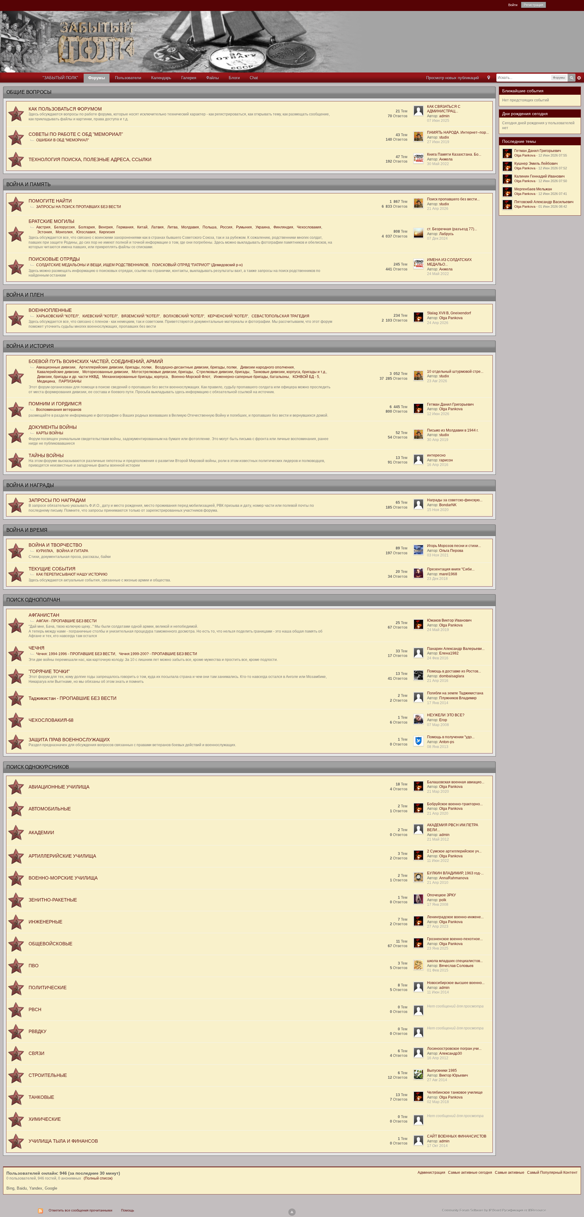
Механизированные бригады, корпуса (135, 377)
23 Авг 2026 (437, 381)
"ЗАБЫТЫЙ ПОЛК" (60, 78)
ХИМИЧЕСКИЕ (45, 1119)
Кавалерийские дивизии (58, 372)
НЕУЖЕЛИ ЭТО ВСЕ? (445, 715)
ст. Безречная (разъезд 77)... (452, 229)
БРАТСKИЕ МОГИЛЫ (51, 221)
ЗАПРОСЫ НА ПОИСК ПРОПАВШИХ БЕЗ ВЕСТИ (78, 207)
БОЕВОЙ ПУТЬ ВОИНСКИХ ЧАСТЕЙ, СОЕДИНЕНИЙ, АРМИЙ (96, 361)
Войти (512, 5)
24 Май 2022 (438, 274)
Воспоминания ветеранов (58, 409)
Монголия (64, 232)
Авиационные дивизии (55, 367)
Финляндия (283, 227)
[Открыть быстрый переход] (488, 78)
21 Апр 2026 (437, 208)
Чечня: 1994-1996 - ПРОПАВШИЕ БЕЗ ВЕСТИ (75, 654)
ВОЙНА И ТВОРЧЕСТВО (55, 545)
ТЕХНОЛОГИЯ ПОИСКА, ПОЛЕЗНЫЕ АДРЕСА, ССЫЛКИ (90, 159)
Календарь (161, 78)
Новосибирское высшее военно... (456, 983)
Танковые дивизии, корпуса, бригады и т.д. (289, 372)
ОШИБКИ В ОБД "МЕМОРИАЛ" (62, 140)
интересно (436, 455)
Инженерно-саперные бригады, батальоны (251, 377)
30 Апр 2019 (437, 440)
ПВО (34, 965)
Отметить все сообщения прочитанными (80, 1210)
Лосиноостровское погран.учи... (454, 1048)
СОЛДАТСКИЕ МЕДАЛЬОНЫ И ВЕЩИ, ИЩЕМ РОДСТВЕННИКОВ (92, 265)
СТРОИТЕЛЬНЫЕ (48, 1075)
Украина (262, 227)
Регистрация (533, 5)
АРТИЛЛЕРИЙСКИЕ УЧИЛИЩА (62, 856)
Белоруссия (64, 227)
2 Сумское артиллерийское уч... (454, 851)
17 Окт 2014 (437, 1146)
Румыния (244, 227)
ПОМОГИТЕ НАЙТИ (50, 200)
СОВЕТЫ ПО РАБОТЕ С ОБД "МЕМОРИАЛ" (76, 134)
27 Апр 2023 (437, 926)
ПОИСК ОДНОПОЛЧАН (33, 599)
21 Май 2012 (438, 839)
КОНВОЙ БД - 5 (306, 377)
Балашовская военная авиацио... (455, 782)
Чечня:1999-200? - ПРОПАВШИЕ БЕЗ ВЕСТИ (158, 654)
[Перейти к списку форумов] (192, 41)
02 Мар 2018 (438, 1102)
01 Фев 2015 (437, 970)
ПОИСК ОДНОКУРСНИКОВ (37, 767)
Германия (125, 227)
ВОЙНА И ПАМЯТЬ (28, 184)
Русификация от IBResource (523, 1210)
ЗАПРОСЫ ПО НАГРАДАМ (57, 500)
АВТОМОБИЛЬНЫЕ (50, 808)
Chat (254, 78)
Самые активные (509, 1172)
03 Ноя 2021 (438, 555)
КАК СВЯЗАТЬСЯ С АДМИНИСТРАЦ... (444, 109)
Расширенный (579, 78)
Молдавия (190, 227)
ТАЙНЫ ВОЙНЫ (46, 455)
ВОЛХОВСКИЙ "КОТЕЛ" (183, 316)
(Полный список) (98, 1178)
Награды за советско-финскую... (454, 500)
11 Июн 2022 (438, 861)
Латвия (157, 227)
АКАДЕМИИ (41, 832)
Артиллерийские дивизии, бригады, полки (115, 367)
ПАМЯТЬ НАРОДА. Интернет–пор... (458, 132)
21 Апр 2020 (437, 813)
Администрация (431, 1172)
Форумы (96, 78)
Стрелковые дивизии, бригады (222, 372)
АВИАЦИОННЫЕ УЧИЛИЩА (59, 786)
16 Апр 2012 (437, 1058)
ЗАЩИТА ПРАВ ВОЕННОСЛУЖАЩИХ (69, 739)
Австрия (43, 227)
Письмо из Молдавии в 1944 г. (452, 430)
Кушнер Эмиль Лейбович (536, 163)
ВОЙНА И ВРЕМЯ (26, 530)
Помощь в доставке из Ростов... (454, 671)
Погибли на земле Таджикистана (455, 693)
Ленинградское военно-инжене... (455, 917)
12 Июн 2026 (438, 414)
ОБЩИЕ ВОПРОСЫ (28, 92)
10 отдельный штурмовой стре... (455, 371)
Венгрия (106, 227)
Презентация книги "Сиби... (450, 569)
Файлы (212, 78)
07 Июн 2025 (438, 120)
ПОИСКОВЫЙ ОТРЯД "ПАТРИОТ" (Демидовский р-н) (197, 265)
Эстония (44, 232)
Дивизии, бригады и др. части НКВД (68, 377)
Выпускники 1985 (442, 1070)
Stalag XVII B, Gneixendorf (449, 313)
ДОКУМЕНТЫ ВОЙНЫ (53, 427)
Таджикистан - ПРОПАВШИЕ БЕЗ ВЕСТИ (72, 698)
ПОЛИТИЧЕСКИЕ (48, 987)
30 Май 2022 (438, 164)
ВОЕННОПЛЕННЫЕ (50, 310)
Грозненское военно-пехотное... (455, 939)
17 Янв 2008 (437, 904)
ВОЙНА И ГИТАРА (72, 551)
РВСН (35, 1009)
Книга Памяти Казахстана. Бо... (454, 154)
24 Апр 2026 (437, 323)
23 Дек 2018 (437, 579)
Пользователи (128, 78)
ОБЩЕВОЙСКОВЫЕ (50, 943)
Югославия (86, 232)
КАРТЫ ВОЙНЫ (49, 433)
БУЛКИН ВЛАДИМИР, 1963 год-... (455, 873)
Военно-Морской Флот (191, 377)
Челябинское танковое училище (455, 1092)
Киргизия (107, 232)
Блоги (234, 78)
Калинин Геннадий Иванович (539, 176)
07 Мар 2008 (438, 725)
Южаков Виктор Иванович (449, 620)
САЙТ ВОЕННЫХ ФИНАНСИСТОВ (456, 1136)
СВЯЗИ (36, 1053)
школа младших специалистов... (455, 961)
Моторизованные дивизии (105, 372)
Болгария (86, 227)
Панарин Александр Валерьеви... (456, 649)
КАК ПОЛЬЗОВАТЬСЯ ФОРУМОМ (65, 108)
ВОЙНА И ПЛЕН (25, 295)
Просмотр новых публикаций (452, 78)
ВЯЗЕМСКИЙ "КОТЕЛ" (140, 316)
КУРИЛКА (44, 551)
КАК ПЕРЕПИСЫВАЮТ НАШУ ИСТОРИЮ (71, 574)
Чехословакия (309, 227)
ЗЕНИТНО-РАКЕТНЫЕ (53, 899)
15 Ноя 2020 (438, 510)
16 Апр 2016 (437, 465)
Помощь (127, 1210)
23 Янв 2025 (437, 948)
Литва (172, 227)
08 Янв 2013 (437, 747)
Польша (210, 227)
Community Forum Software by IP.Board (471, 1210)
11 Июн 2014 (438, 992)
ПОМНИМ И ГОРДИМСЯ (55, 403)
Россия (226, 227)
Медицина (46, 381)
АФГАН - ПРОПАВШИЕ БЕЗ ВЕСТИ (66, 621)
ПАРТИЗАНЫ (70, 381)
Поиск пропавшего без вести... (453, 199)
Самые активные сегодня (470, 1172)
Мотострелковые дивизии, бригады (162, 372)
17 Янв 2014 (437, 703)
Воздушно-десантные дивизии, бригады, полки (196, 367)
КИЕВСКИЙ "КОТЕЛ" (100, 316)
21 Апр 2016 (437, 681)
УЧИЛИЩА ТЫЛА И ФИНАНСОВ (63, 1141)
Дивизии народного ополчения (267, 367)
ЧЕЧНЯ (36, 648)
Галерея (188, 78)
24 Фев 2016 (437, 658)
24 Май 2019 (438, 630)
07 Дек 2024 (437, 238)
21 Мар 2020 (438, 791)
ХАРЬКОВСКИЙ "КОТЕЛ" (57, 316)
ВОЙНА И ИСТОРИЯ (30, 346)
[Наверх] (292, 1212)
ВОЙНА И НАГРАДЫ (30, 485)
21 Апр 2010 (437, 882)
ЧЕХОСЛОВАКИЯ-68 (51, 720)
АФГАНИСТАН (44, 615)
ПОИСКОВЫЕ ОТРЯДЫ (54, 259)
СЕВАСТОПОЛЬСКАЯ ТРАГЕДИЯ (280, 316)
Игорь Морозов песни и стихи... (454, 546)
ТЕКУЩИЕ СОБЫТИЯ (52, 568)
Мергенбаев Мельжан (533, 189)
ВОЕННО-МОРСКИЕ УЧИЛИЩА (63, 877)
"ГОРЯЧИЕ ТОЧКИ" (49, 671)
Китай (142, 227)
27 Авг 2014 (437, 1080)
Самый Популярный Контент (552, 1172)
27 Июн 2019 (438, 142)
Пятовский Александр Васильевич (543, 202)
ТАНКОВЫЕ (41, 1097)
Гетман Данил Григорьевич (450, 404)
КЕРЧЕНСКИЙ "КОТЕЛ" (228, 316)
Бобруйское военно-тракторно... (455, 804)
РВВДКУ (38, 1031)
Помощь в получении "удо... (450, 737)
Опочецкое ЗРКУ (441, 895)
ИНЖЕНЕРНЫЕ (45, 921)
